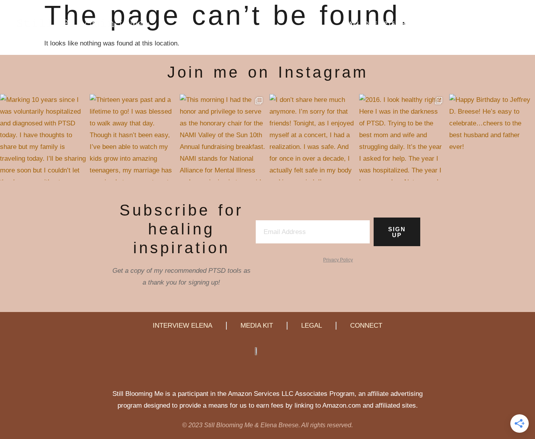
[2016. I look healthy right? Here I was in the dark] (402, 137)
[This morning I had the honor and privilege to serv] (223, 137)
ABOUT (478, 23)
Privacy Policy (338, 260)
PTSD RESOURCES (411, 23)
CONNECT (509, 23)
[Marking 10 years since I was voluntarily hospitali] (43, 137)
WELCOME (363, 23)
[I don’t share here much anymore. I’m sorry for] (312, 137)
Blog (453, 23)
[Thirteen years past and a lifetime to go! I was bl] (132, 137)
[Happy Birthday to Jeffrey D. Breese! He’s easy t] (492, 137)
